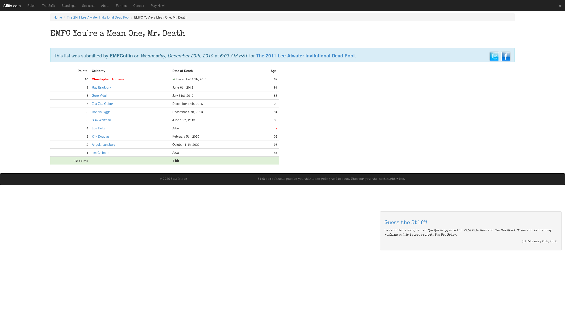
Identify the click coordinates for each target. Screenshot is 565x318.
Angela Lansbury (103, 144)
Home (58, 17)
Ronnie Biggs (101, 112)
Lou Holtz (98, 128)
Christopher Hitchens (108, 79)
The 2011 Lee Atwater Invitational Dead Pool (98, 17)
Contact (138, 5)
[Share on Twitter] (494, 56)
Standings (68, 5)
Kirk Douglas (100, 136)
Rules (31, 5)
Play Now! (158, 5)
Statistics (88, 5)
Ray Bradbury (101, 87)
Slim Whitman (101, 120)
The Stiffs (48, 5)
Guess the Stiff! (405, 223)
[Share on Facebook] (506, 56)
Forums (121, 5)
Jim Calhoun (100, 152)
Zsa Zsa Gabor (102, 103)
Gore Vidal (99, 95)
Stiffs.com (12, 5)
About (105, 5)
